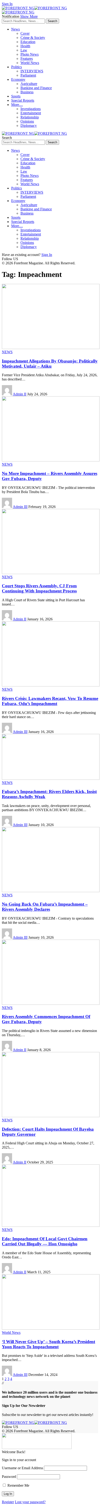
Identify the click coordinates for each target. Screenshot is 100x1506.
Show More (29, 16)
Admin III (20, 507)
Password (9, 1477)
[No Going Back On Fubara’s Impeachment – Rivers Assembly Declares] (51, 891)
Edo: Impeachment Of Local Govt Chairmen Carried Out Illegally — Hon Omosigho (44, 1241)
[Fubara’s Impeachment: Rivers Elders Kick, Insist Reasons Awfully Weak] (51, 778)
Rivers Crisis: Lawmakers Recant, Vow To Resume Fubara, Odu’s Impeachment (50, 701)
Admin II (19, 394)
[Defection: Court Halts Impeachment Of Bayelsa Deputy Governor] (51, 1116)
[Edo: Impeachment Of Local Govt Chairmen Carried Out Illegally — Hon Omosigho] (51, 1225)
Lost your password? (30, 1502)
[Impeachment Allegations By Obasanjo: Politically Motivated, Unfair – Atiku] (51, 348)
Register (8, 1502)
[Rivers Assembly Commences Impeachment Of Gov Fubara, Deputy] (51, 1003)
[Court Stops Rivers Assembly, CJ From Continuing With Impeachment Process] (51, 573)
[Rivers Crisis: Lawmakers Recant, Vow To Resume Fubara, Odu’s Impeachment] (51, 685)
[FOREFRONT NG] (34, 133)
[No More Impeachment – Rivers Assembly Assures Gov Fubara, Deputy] (51, 460)
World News (11, 1333)
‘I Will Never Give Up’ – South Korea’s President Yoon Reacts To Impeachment (48, 1344)
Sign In (46, 255)
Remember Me (18, 1485)
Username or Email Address (22, 1468)
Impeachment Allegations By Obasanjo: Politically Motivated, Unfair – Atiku (50, 364)
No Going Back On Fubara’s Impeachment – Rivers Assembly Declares (45, 907)
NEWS (7, 352)
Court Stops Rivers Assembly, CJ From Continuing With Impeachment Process (39, 588)
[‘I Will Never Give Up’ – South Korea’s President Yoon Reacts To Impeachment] (51, 1328)
